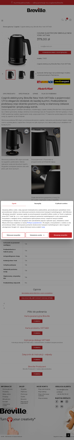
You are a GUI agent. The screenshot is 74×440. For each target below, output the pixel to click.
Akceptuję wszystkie (60, 235)
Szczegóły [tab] (37, 203)
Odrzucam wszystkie (13, 235)
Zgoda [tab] (14, 203)
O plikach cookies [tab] (61, 203)
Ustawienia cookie (36, 235)
